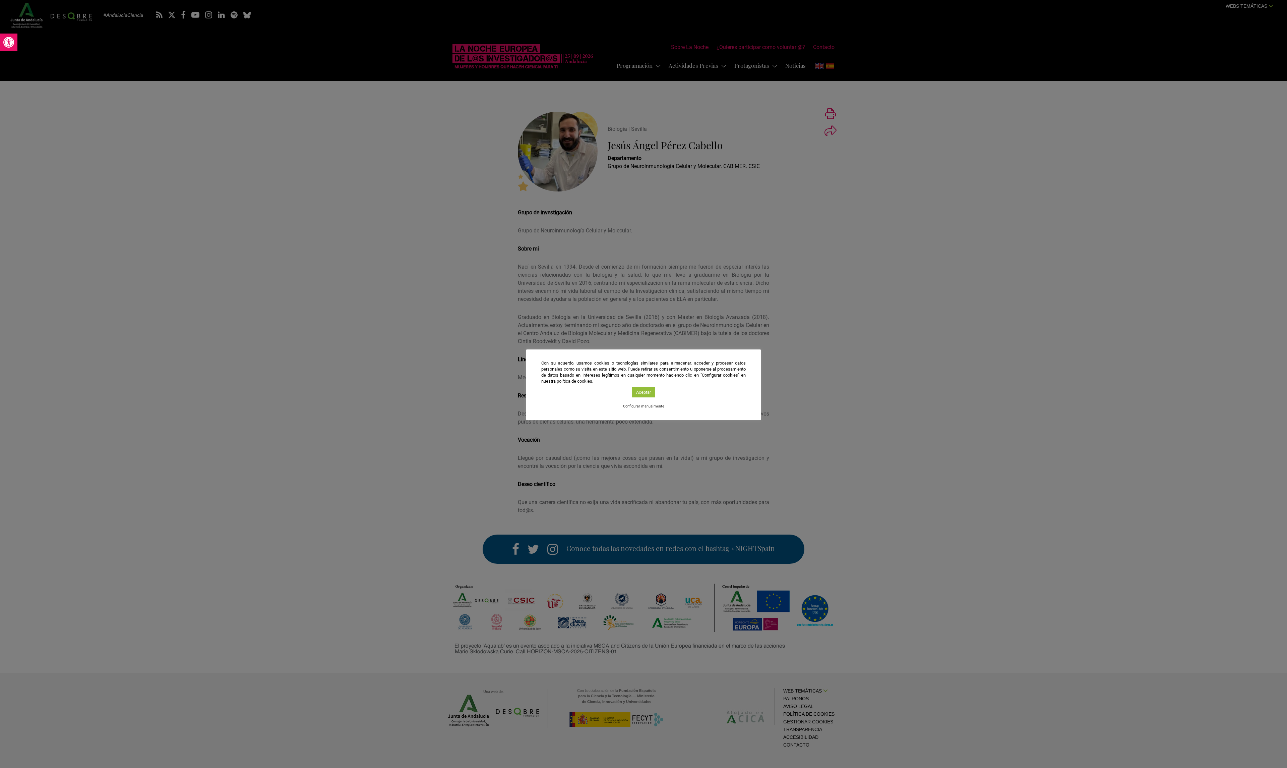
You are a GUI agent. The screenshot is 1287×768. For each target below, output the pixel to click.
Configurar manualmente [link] (643, 406)
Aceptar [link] (643, 392)
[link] (8, 42)
